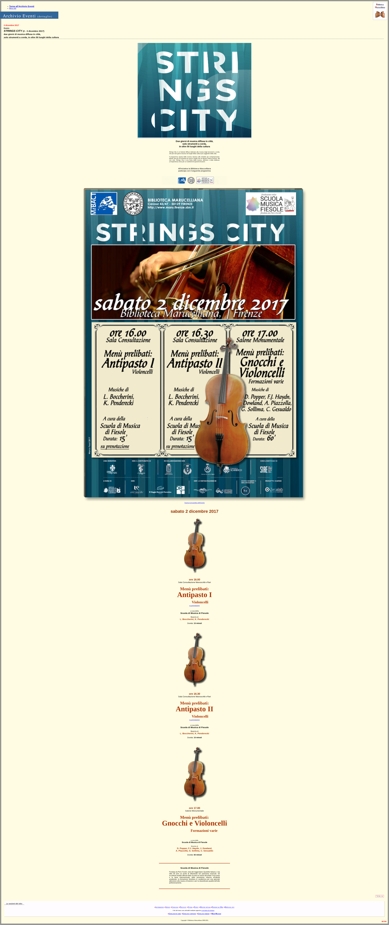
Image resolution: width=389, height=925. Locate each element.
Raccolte (183, 907)
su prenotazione (194, 605)
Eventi (196, 907)
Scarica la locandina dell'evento (194, 503)
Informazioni (159, 907)
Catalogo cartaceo (189, 914)
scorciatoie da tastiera (207, 910)
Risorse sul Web (217, 907)
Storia (190, 907)
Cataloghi (175, 907)
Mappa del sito (229, 907)
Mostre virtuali (205, 907)
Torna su (379, 896)
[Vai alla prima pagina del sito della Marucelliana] (380, 17)
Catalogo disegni (203, 914)
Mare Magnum (216, 914)
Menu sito (12, 8)
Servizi (167, 907)
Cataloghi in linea (175, 914)
